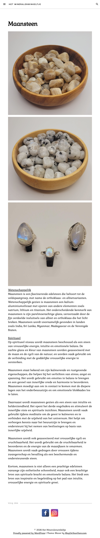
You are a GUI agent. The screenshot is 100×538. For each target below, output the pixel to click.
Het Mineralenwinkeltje (25, 4)
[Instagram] (54, 513)
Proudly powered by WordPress (29, 533)
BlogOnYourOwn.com (76, 533)
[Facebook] (45, 513)
